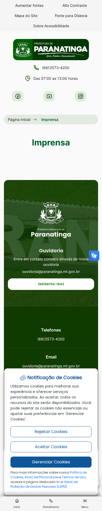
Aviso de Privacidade (41, 477)
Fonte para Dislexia (71, 15)
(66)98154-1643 (51, 284)
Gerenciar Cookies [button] (51, 462)
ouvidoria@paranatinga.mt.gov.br (51, 271)
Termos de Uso (74, 477)
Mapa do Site (26, 15)
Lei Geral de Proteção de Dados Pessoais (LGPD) (44, 484)
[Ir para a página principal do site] (51, 220)
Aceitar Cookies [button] (51, 447)
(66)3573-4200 (55, 67)
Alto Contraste (75, 5)
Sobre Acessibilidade (51, 26)
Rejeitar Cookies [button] (51, 432)
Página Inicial (19, 119)
